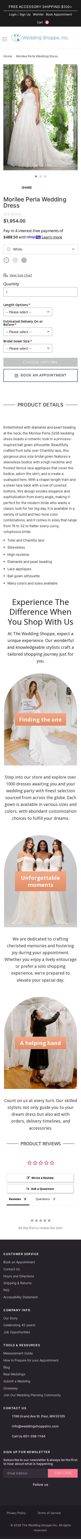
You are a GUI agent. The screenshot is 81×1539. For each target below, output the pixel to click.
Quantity (11, 283)
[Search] (75, 38)
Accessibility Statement (20, 1297)
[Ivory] (15, 260)
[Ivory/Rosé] (24, 260)
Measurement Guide (18, 1353)
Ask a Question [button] (42, 1189)
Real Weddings (14, 1374)
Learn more (52, 237)
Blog (6, 1367)
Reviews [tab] (15, 1199)
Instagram (33, 1491)
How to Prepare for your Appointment (30, 1360)
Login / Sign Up (20, 14)
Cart (42, 22)
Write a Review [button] (43, 1178)
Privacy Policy (16, 1513)
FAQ (6, 1290)
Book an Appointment (19, 1262)
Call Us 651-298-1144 (28, 1436)
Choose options (40, 362)
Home (7, 56)
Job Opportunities (16, 1332)
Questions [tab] (43, 1199)
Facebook (24, 1491)
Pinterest (55, 1492)
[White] (6, 260)
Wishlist (38, 14)
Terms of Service (49, 1513)
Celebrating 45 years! (19, 1325)
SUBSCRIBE (63, 1473)
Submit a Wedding (16, 1381)
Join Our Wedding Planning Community (32, 1395)
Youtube (44, 1492)
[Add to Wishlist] (71, 70)
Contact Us (11, 1269)
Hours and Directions (18, 1276)
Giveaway (10, 1388)
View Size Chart (21, 275)
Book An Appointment (43, 375)
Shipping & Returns (17, 1283)
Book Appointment (59, 14)
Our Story (10, 1318)
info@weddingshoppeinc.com (35, 1426)
